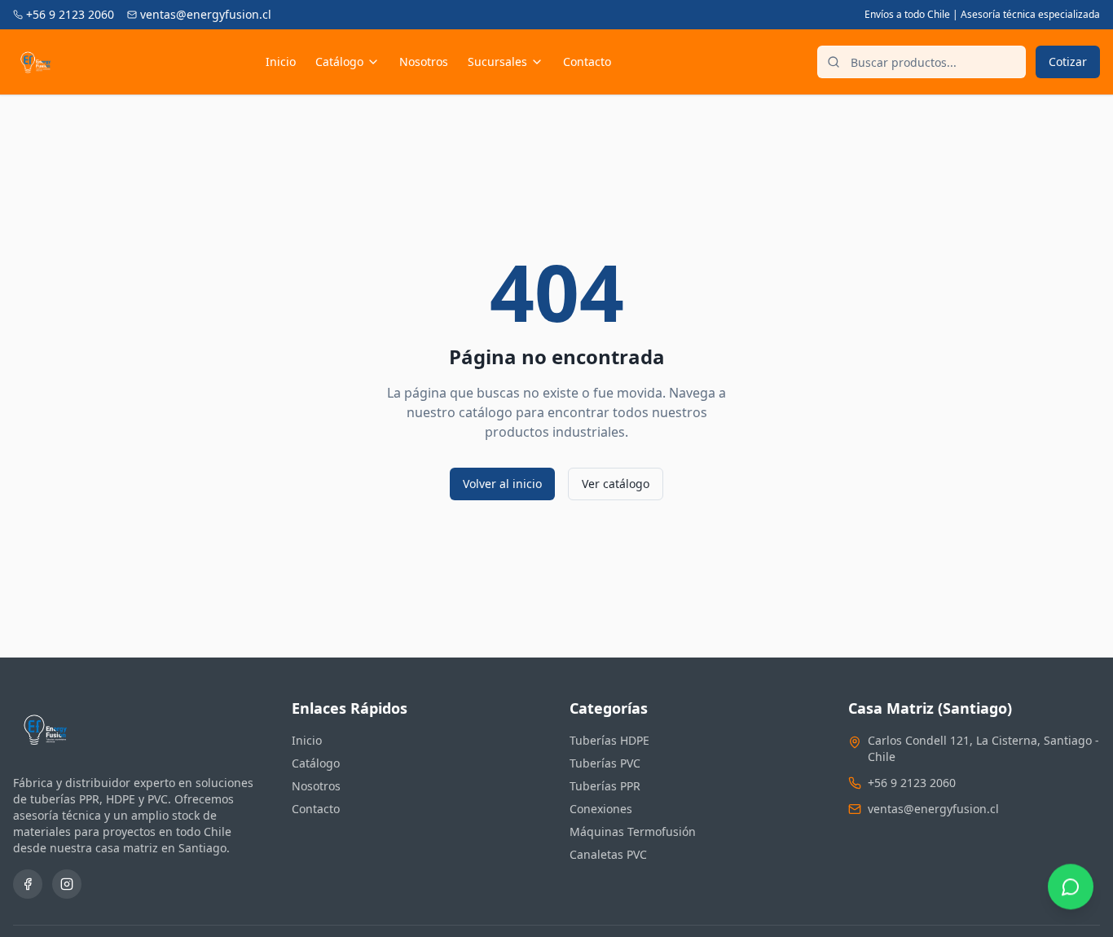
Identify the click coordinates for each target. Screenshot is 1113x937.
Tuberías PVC (605, 763)
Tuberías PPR (605, 786)
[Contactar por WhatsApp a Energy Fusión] (1070, 894)
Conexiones (601, 808)
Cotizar (1068, 61)
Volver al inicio (502, 483)
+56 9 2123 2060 (912, 782)
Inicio (281, 61)
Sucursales (497, 61)
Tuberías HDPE (609, 740)
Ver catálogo (615, 483)
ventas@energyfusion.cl (933, 808)
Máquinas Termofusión (633, 831)
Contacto (587, 61)
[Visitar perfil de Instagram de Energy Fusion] (66, 884)
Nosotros (423, 61)
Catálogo (339, 61)
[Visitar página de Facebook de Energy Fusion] (27, 884)
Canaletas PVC (608, 854)
